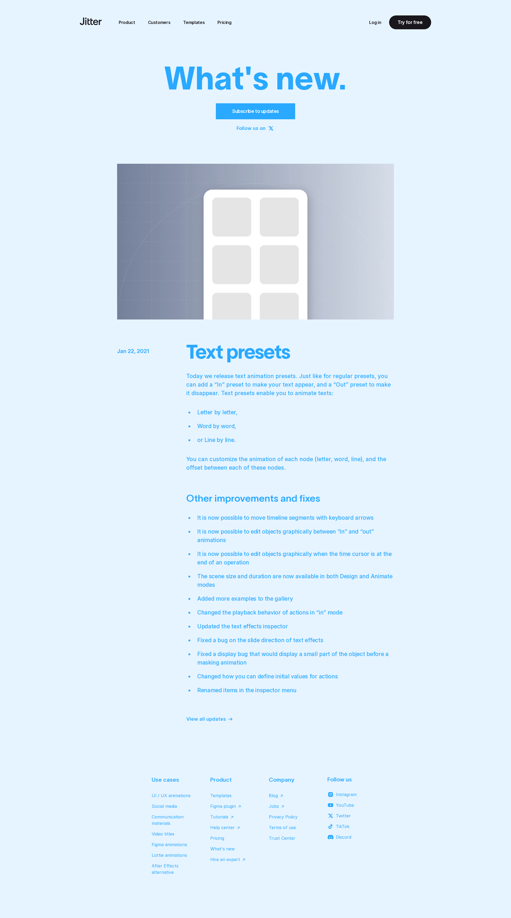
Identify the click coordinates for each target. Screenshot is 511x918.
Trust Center (282, 838)
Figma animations (169, 844)
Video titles (163, 834)
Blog (273, 795)
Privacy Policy (283, 816)
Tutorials (219, 816)
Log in (375, 22)
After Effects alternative (165, 869)
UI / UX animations (171, 795)
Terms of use (282, 827)
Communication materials (168, 820)
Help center (222, 827)
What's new (222, 848)
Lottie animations (169, 855)
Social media (164, 806)
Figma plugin (223, 806)
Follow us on (251, 128)
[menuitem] (127, 22)
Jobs (274, 806)
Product (127, 22)
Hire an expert (225, 859)
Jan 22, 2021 (133, 351)
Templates (194, 22)
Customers (159, 22)
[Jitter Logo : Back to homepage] (91, 21)
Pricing (224, 22)
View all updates (206, 719)
